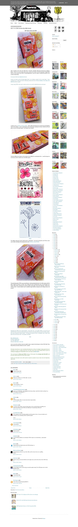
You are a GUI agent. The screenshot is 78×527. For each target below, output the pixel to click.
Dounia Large (55, 187)
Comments (56, 46)
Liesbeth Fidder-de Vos (57, 213)
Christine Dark (55, 178)
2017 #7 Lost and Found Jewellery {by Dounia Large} (59, 269)
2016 (54, 324)
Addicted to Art (22, 76)
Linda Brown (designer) (57, 215)
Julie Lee (15, 376)
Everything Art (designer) (57, 197)
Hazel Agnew (15, 480)
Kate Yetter (55, 206)
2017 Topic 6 (16, 363)
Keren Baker (55, 209)
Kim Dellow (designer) (57, 210)
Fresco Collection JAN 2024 (58, 344)
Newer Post (13, 487)
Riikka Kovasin (55, 224)
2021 (54, 242)
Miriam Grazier (56, 219)
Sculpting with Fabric (57, 367)
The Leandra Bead (56, 371)
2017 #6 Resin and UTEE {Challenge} (58, 299)
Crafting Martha (56, 185)
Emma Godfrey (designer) (58, 194)
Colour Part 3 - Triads (57, 348)
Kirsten (14, 382)
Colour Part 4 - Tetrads (57, 350)
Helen (14, 369)
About (16, 23)
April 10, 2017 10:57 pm (17, 432)
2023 (54, 239)
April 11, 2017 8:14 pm (17, 476)
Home (12, 23)
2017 (54, 248)
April (55, 262)
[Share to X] (28, 362)
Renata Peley (55, 223)
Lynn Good (55, 216)
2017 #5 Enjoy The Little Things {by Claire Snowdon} (60, 317)
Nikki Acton (17, 340)
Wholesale (45, 23)
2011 (54, 332)
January (56, 322)
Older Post (47, 487)
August (55, 256)
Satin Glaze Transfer (57, 363)
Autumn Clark (55, 176)
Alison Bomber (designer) (57, 172)
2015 (54, 326)
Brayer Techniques (56, 355)
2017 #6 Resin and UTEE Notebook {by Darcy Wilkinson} (60, 277)
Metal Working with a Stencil (58, 370)
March (55, 319)
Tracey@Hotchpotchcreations (19, 389)
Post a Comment (15, 485)
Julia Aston (15, 458)
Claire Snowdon (56, 179)
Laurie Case (55, 212)
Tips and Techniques (52, 23)
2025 (54, 235)
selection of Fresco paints (22, 125)
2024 (54, 237)
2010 (54, 334)
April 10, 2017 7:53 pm (17, 409)
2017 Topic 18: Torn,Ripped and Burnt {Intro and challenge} (27, 494)
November (56, 251)
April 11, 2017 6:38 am (17, 440)
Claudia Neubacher (56, 182)
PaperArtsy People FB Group (30, 23)
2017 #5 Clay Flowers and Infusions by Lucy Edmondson (60, 312)
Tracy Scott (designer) (57, 228)
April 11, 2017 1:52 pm (17, 462)
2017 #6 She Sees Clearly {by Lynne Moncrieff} (59, 284)
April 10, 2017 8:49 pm (17, 425)
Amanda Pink (55, 174)
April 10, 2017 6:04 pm (17, 372)
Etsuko (14, 443)
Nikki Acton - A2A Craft (18, 341)
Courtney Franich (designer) (58, 183)
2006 (54, 340)
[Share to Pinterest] (30, 362)
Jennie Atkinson (56, 202)
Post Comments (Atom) (20, 489)
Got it (66, 2)
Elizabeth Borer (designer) (58, 190)
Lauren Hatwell (16, 422)
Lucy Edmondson (16, 412)
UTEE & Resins (34, 363)
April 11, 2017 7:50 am (17, 446)
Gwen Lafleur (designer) (57, 201)
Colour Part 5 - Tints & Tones (58, 351)
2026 (54, 234)
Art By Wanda (16, 429)
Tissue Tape (55, 369)
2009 (54, 335)
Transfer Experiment (57, 366)
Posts (55, 44)
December (56, 249)
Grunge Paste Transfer (57, 362)
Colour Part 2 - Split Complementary (59, 347)
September (56, 254)
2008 (54, 337)
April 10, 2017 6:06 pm (17, 379)
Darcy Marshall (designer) (58, 186)
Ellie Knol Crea (55, 193)
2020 (54, 243)
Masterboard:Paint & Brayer (58, 358)
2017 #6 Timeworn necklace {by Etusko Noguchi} (60, 279)
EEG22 (30, 198)
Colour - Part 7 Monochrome (58, 354)
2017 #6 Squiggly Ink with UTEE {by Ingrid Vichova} (60, 289)
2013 (54, 329)
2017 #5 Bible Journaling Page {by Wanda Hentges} (59, 302)
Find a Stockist (21, 23)
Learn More (61, 2)
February (56, 321)
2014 (54, 327)
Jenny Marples (55, 204)
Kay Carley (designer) (57, 208)
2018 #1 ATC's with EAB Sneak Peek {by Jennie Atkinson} (26, 500)
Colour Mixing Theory (57, 359)
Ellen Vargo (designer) (57, 191)
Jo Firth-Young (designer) (57, 205)
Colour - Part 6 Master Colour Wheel (59, 352)
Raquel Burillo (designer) (57, 221)
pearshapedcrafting (17, 465)
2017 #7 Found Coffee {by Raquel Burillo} (59, 264)
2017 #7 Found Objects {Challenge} (58, 274)
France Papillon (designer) (58, 200)
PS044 (30, 238)
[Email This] (25, 362)
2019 (54, 245)
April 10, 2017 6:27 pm (17, 393)
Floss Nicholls (55, 198)
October (56, 252)
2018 (54, 246)
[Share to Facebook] (29, 362)
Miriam (14, 473)
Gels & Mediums (56, 365)
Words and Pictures (17, 450)
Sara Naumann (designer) (58, 225)
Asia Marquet (55, 175)
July (55, 257)
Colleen (14, 397)
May (55, 260)
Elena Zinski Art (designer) (58, 189)
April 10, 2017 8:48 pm (17, 419)
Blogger (43, 518)
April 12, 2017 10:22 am (17, 483)
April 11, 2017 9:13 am (17, 454)
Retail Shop (40, 23)
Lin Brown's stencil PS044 (34, 241)
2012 (54, 330)
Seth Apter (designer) (57, 227)
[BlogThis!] (27, 362)
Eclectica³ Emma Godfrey (22, 363)
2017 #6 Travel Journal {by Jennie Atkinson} (59, 294)
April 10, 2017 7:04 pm (17, 401)
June (55, 259)
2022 (54, 240)
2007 (54, 338)
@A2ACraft (17, 339)
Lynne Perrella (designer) (57, 217)
